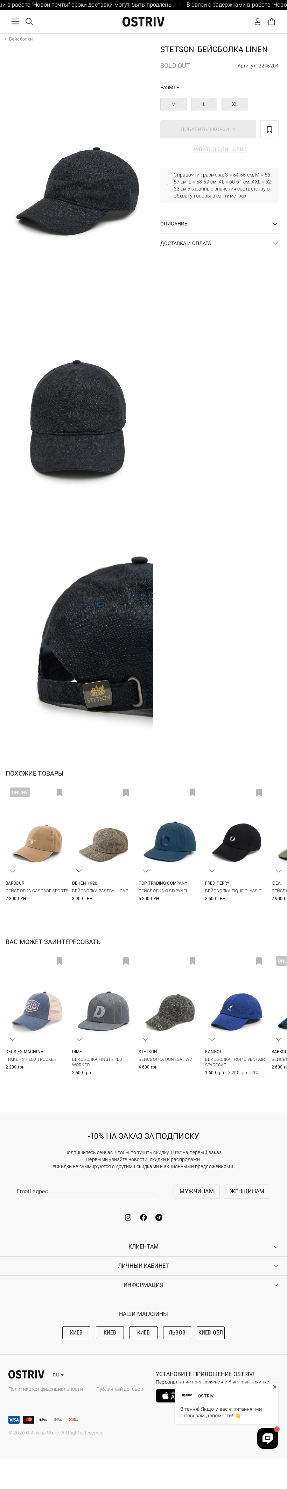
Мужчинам (197, 1191)
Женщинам (247, 1191)
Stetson (177, 49)
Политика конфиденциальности (45, 1389)
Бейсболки (21, 39)
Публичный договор (119, 1389)
